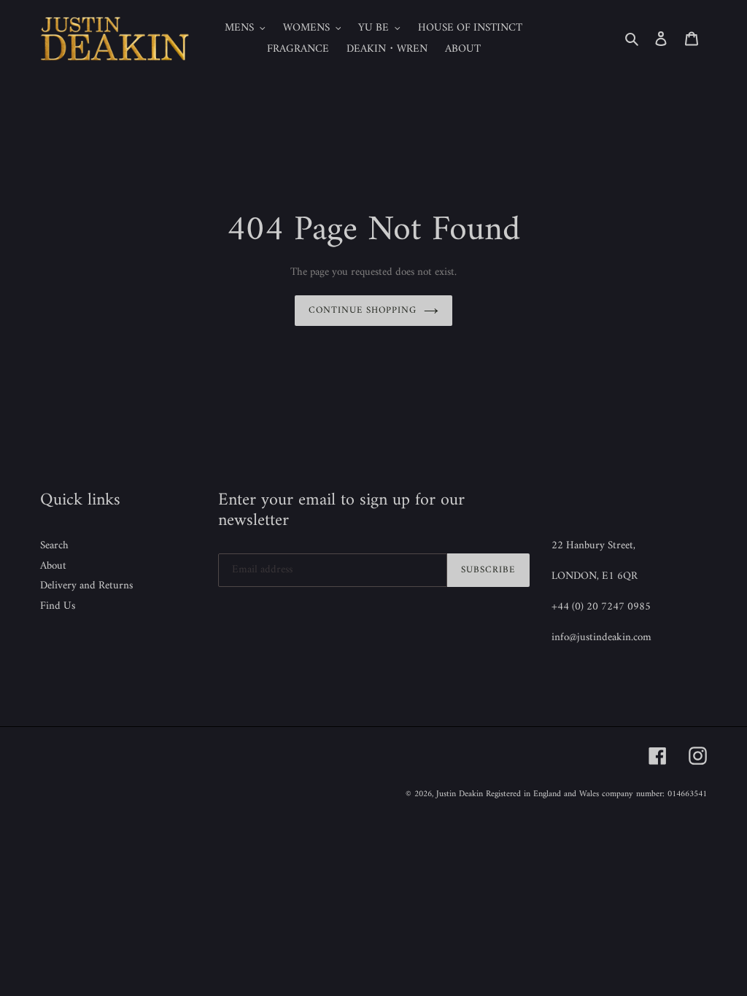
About (53, 566)
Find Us (57, 606)
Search (54, 546)
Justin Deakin (459, 794)
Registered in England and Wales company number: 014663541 (596, 794)
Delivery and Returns (86, 586)
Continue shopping (363, 310)
